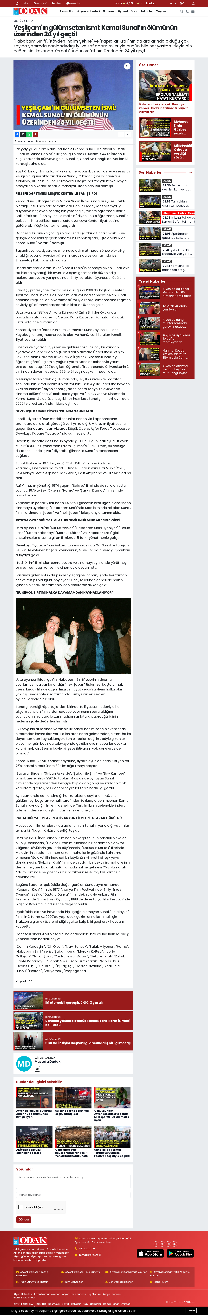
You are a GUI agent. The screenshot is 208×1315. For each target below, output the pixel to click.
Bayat (65, 1304)
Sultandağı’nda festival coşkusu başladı (72, 1112)
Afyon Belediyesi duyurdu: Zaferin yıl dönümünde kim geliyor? (34, 1114)
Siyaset (122, 11)
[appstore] (150, 1253)
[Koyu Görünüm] (187, 11)
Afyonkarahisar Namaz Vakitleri (128, 1272)
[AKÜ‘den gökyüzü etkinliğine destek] (34, 1136)
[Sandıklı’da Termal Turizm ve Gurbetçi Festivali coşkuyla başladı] (112, 1136)
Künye (106, 1294)
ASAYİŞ (167, 180)
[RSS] (174, 1244)
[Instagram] (168, 1244)
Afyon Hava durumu (74, 1294)
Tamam (191, 1310)
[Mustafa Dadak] (24, 1063)
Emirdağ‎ (125, 1304)
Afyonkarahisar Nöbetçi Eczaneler (32, 1273)
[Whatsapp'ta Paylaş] (29, 134)
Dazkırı (107, 1304)
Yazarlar (23, 3)
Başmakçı (54, 1304)
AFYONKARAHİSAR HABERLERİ (29, 1304)
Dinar (116, 1304)
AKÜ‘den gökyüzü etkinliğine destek (28, 1151)
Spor (134, 11)
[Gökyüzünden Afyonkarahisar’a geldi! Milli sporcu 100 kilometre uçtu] (112, 1097)
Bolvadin (76, 1304)
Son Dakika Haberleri (121, 1281)
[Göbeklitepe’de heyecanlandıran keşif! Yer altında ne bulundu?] (73, 1136)
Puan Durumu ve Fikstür (34, 1281)
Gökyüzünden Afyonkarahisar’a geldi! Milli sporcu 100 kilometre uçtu (111, 1115)
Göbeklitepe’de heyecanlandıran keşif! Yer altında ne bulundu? (71, 1153)
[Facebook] (156, 1244)
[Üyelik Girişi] (192, 3)
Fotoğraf (41, 3)
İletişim (116, 1294)
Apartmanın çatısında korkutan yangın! (175, 236)
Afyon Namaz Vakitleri (47, 1294)
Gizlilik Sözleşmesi (24, 1297)
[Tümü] (190, 172)
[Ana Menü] (193, 11)
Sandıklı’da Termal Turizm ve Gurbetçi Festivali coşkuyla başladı (112, 1153)
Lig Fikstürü (94, 1294)
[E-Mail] (37, 1069)
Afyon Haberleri (88, 11)
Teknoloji (147, 11)
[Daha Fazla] (35, 134)
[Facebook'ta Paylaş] (17, 134)
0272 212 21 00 (87, 1248)
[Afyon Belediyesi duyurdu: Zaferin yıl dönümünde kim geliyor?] (34, 1097)
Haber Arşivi (161, 1281)
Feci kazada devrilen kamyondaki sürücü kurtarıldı (176, 187)
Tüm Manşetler (74, 1281)
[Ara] (182, 11)
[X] (162, 1244)
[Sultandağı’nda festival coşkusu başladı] (73, 1097)
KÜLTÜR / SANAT (24, 21)
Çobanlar (95, 1304)
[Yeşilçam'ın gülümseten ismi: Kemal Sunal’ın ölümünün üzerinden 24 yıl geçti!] (73, 95)
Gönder (24, 1219)
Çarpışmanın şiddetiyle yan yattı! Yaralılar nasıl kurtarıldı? (176, 252)
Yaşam (161, 11)
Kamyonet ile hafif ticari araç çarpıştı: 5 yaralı (175, 268)
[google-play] (180, 1253)
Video (57, 3)
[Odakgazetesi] (30, 11)
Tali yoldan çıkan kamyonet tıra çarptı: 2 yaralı (176, 204)
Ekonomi (109, 11)
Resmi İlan (75, 3)
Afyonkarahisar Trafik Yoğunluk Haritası (170, 1273)
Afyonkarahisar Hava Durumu (82, 1272)
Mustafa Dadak (26, 141)
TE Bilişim (189, 1302)
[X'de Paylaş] (23, 134)
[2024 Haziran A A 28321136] (73, 636)
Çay (85, 1304)
